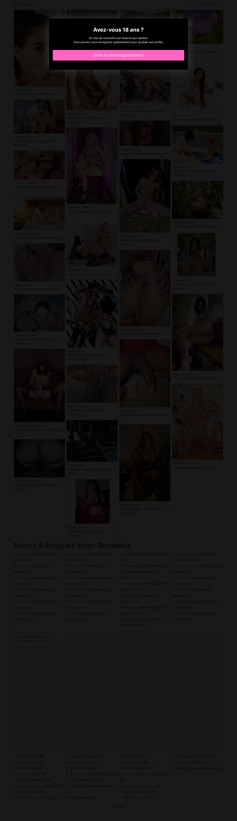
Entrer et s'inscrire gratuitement (118, 55)
